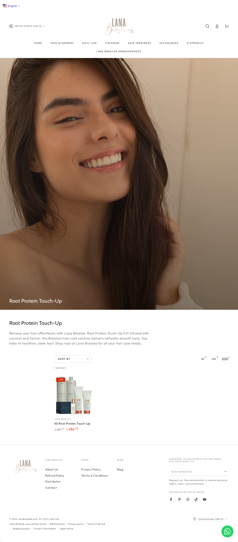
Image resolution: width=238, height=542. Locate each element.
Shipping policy (21, 528)
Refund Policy (54, 475)
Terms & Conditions (94, 475)
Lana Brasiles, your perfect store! (27, 523)
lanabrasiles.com (28, 518)
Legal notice (66, 528)
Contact (51, 487)
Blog (120, 469)
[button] (207, 26)
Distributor (53, 481)
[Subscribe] (226, 471)
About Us (51, 469)
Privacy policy (76, 523)
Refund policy (57, 523)
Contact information (44, 528)
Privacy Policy (91, 469)
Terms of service (96, 523)
